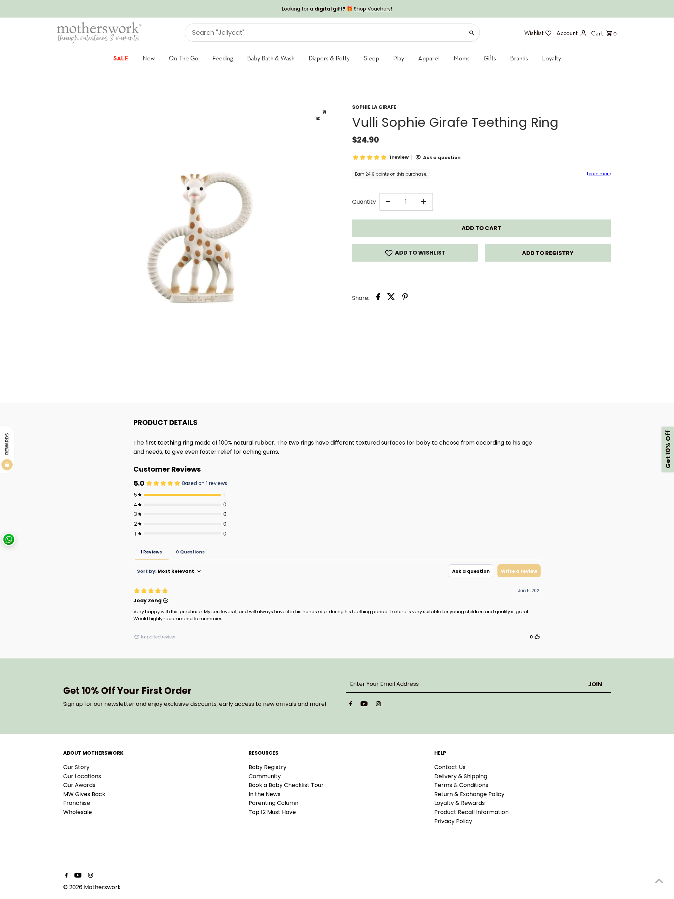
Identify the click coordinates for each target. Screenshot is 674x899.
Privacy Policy (453, 821)
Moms (462, 58)
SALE (120, 58)
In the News (264, 794)
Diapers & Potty (329, 58)
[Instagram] (378, 705)
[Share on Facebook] (378, 298)
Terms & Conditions (461, 785)
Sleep (371, 58)
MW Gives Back (84, 794)
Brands (519, 58)
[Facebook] (350, 705)
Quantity (364, 202)
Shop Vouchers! (373, 8)
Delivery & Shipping (460, 776)
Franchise (76, 803)
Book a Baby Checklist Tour (286, 785)
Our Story (76, 767)
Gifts (490, 58)
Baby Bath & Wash (271, 58)
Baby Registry (267, 767)
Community (265, 776)
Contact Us (449, 767)
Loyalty (551, 58)
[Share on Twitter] (391, 298)
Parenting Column (273, 803)
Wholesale (77, 812)
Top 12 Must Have (272, 812)
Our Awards (79, 785)
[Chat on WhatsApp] (8, 539)
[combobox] (324, 32)
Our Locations (82, 776)
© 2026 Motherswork (92, 887)
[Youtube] (364, 705)
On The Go (183, 58)
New (149, 58)
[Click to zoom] (321, 115)
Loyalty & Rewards (459, 803)
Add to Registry (548, 253)
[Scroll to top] (659, 880)
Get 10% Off (667, 450)
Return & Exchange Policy (469, 794)
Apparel (429, 58)
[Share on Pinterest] (405, 298)
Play (398, 58)
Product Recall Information (471, 812)
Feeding (222, 58)
